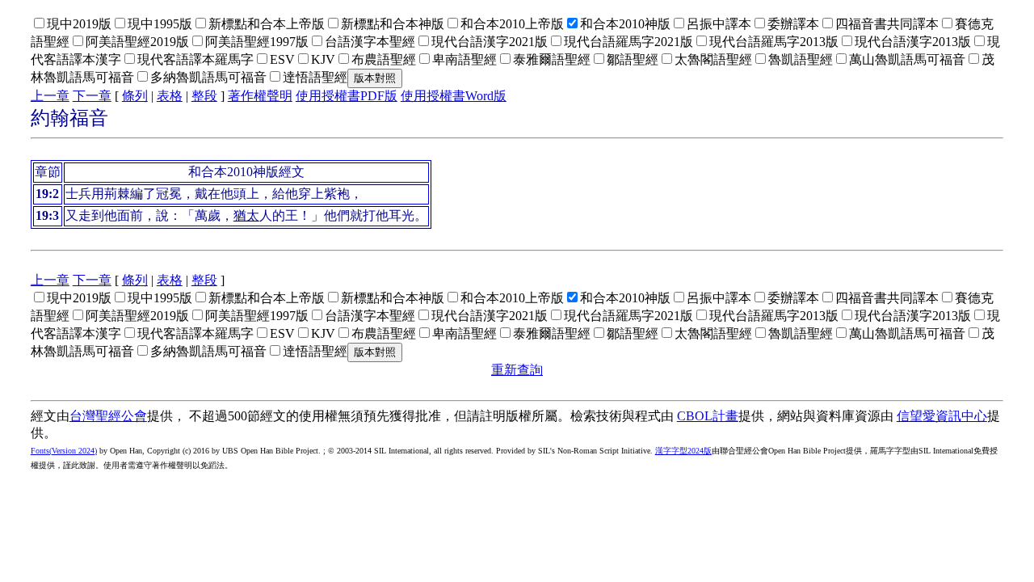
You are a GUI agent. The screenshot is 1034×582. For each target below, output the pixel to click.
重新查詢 (517, 370)
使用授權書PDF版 (346, 96)
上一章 (50, 96)
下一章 (92, 96)
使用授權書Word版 (453, 96)
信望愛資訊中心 (942, 416)
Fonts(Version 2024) (64, 450)
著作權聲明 (260, 96)
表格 (170, 96)
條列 (135, 96)
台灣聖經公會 (108, 416)
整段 (204, 96)
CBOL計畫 (707, 416)
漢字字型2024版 (683, 450)
